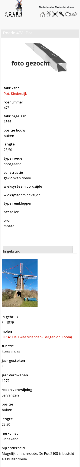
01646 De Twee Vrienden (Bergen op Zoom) (37, 337)
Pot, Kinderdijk (15, 93)
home (43, 13)
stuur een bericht (75, 14)
